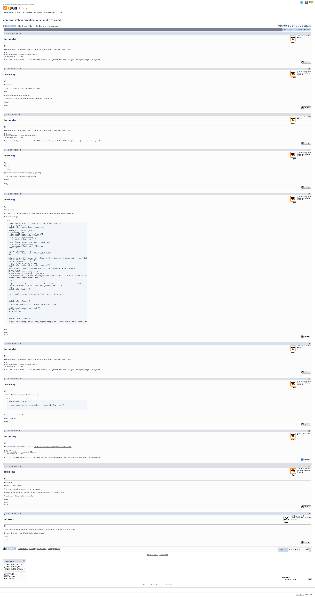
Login (61, 12)
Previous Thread (152, 555)
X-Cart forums (22, 26)
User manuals (50, 12)
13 (300, 26)
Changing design (53, 26)
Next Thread (163, 555)
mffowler (8, 519)
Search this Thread (302, 30)
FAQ (18, 12)
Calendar (38, 12)
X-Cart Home (8, 12)
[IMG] (6, 576)
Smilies (6, 575)
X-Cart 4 (31, 26)
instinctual (9, 39)
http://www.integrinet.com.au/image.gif (17, 95)
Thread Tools (287, 30)
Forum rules (27, 12)
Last (306, 26)
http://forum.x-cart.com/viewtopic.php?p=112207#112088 (52, 49)
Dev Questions (41, 26)
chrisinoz (8, 74)
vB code (7, 573)
